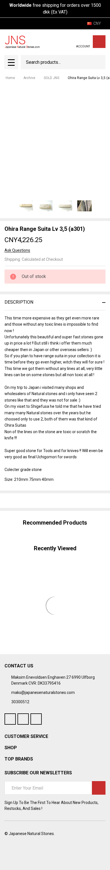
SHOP (11, 747)
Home (10, 78)
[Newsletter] (98, 788)
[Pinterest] (48, 500)
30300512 (20, 702)
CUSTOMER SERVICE (26, 736)
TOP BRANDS (19, 759)
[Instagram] (36, 719)
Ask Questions (17, 250)
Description (19, 302)
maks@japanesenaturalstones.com (43, 692)
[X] (38, 500)
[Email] (27, 500)
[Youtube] (23, 719)
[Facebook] (17, 500)
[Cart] (99, 41)
